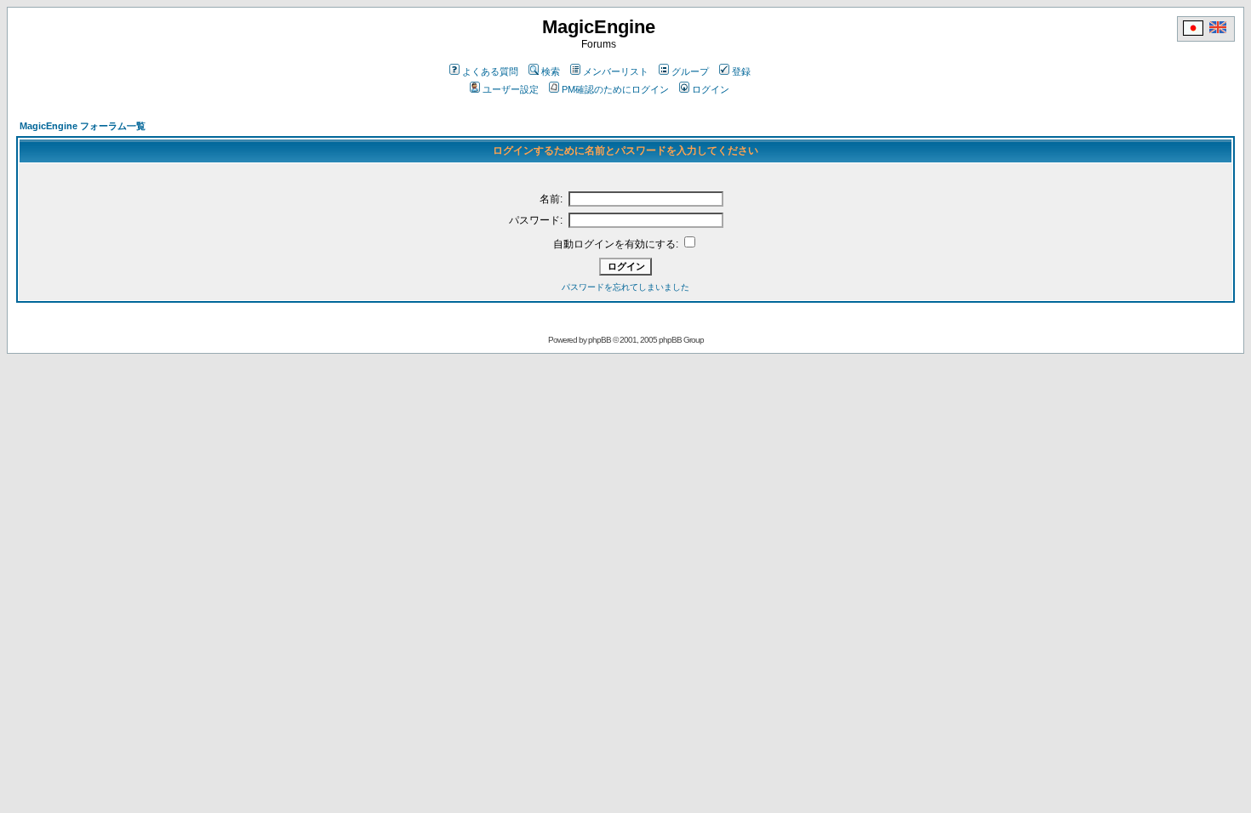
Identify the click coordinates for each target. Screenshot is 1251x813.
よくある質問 (490, 71)
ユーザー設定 (511, 89)
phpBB (599, 339)
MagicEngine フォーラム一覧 (83, 126)
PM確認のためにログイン (615, 89)
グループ (690, 71)
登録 (741, 71)
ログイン (710, 89)
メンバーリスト (615, 71)
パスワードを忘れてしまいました (625, 287)
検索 (550, 71)
